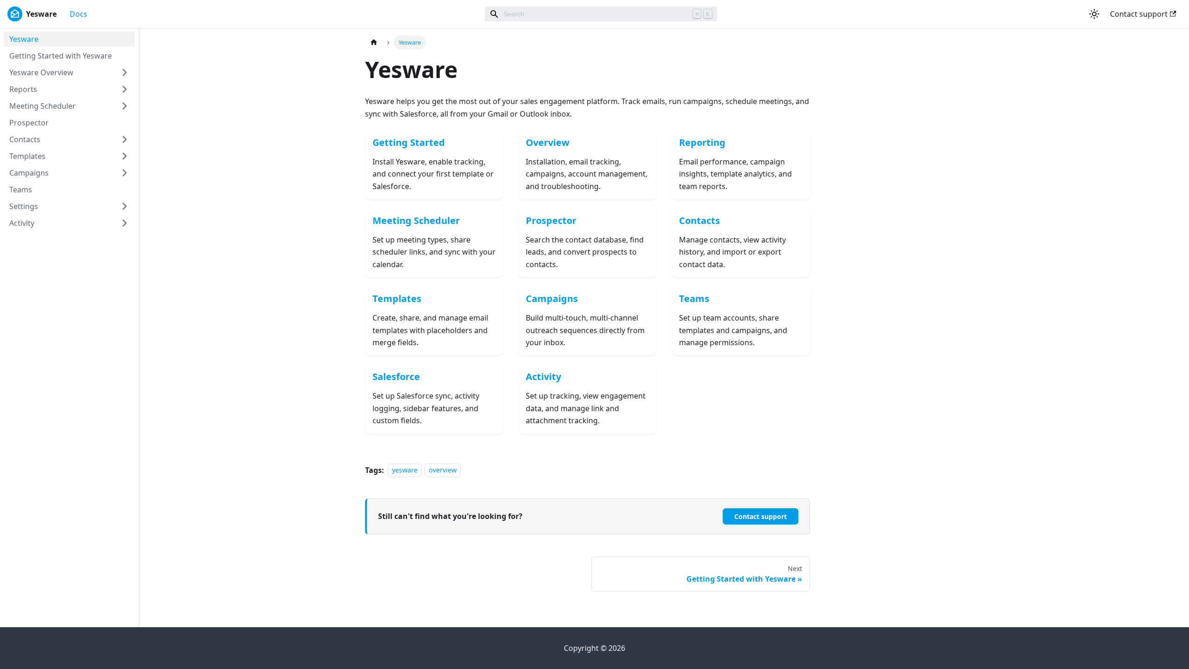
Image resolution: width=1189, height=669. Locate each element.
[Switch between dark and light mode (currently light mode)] (1094, 14)
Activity (21, 223)
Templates (27, 156)
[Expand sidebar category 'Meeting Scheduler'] (124, 105)
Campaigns (29, 173)
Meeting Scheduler (42, 106)
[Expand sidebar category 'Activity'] (124, 223)
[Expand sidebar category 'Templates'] (124, 156)
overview (443, 470)
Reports (23, 89)
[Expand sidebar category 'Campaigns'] (124, 172)
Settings (23, 206)
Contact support (1139, 14)
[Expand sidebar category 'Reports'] (124, 89)
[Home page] (374, 42)
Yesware (24, 39)
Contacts (24, 139)
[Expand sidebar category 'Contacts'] (124, 139)
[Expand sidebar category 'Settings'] (124, 206)
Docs (78, 14)
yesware (405, 470)
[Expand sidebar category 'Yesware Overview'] (124, 72)
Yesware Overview (41, 72)
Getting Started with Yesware (60, 56)
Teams (20, 189)
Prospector (29, 123)
